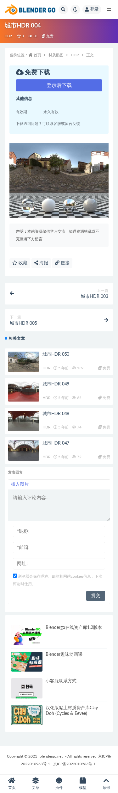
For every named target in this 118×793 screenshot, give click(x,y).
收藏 (22, 263)
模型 (83, 788)
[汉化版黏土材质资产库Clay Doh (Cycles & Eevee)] (26, 715)
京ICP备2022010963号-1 (74, 764)
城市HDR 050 (55, 354)
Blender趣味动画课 (64, 654)
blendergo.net (51, 756)
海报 (43, 263)
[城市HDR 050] (23, 362)
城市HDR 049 (55, 384)
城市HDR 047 (55, 443)
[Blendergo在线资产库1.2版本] (26, 635)
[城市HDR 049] (23, 391)
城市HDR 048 (55, 414)
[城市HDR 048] (23, 421)
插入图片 (20, 484)
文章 (35, 788)
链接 (64, 263)
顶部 (106, 788)
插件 (59, 788)
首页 (37, 55)
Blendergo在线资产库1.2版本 (74, 627)
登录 (94, 9)
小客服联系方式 (61, 681)
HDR (8, 36)
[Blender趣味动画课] (26, 662)
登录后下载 (59, 85)
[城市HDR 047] (23, 450)
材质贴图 (56, 55)
